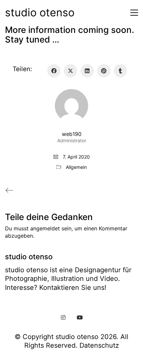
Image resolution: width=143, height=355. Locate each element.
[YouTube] (79, 317)
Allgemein (76, 167)
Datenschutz (99, 345)
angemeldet (45, 228)
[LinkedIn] (87, 70)
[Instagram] (63, 317)
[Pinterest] (103, 70)
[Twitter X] (70, 70)
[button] (132, 12)
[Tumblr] (120, 70)
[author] (71, 105)
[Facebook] (54, 70)
